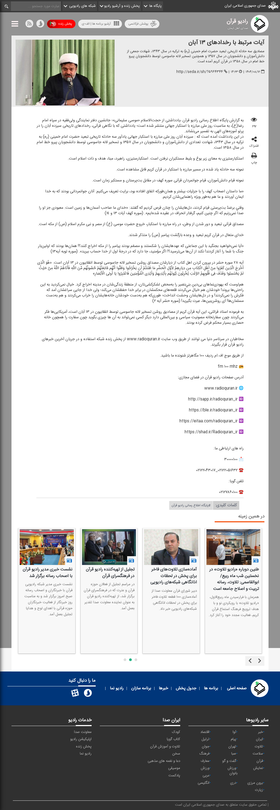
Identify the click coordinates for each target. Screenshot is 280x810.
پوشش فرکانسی (138, 23)
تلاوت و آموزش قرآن (165, 747)
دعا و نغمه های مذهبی (164, 761)
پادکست (174, 776)
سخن (176, 754)
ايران (259, 739)
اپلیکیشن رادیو (81, 739)
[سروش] (40, 25)
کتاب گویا (173, 739)
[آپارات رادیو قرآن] (75, 694)
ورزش (205, 768)
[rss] (29, 25)
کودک (176, 732)
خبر (260, 732)
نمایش (258, 768)
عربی (206, 776)
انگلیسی (203, 783)
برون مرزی (255, 783)
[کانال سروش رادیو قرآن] (88, 694)
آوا (234, 732)
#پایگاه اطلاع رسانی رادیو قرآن (191, 505)
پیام (233, 739)
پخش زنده (65, 23)
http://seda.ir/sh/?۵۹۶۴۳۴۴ (199, 72)
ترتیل (205, 739)
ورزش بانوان (233, 770)
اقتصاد (204, 732)
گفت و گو (229, 761)
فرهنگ (204, 754)
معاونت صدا (83, 732)
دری (233, 783)
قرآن (259, 761)
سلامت (258, 754)
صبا (233, 754)
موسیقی (174, 768)
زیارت (259, 790)
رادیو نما (86, 754)
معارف (205, 761)
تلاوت (259, 747)
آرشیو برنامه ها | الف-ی (96, 23)
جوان (205, 747)
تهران (232, 747)
